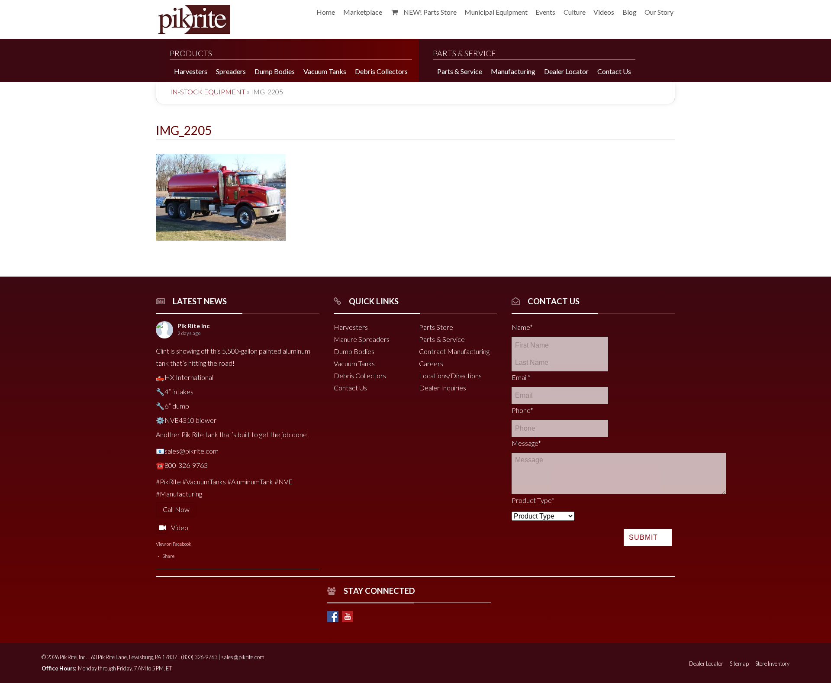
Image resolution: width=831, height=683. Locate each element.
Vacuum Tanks (354, 363)
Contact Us (350, 387)
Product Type (533, 500)
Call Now (176, 509)
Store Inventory (772, 663)
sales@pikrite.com (242, 657)
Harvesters (351, 327)
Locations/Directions (450, 375)
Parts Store (436, 327)
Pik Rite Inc (193, 325)
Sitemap (739, 663)
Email (521, 377)
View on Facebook (173, 544)
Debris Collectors (360, 375)
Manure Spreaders (362, 339)
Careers (431, 363)
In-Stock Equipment (207, 91)
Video (179, 527)
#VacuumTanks (204, 481)
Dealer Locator (706, 663)
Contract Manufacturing (454, 351)
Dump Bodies (354, 351)
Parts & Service (442, 339)
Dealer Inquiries (442, 387)
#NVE (283, 481)
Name (522, 327)
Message (526, 443)
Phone (522, 410)
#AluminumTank (250, 481)
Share (168, 556)
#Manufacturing (179, 494)
